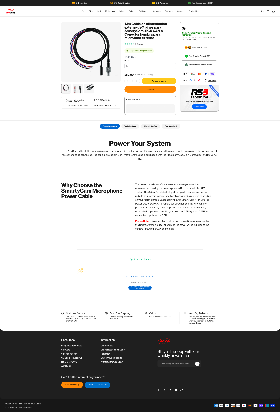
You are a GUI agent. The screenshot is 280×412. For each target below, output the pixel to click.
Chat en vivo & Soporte (111, 358)
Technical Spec (130, 126)
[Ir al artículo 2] (78, 88)
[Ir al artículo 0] (66, 88)
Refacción (105, 354)
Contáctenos (107, 345)
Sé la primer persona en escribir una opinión (140, 288)
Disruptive (37, 404)
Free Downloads (171, 126)
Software (65, 350)
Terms (20, 407)
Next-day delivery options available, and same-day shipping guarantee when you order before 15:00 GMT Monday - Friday (202, 320)
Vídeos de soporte (70, 354)
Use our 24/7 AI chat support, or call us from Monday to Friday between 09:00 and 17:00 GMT (81, 319)
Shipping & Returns (11, 407)
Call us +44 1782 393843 (97, 385)
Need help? (212, 80)
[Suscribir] (197, 364)
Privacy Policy (28, 407)
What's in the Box (150, 126)
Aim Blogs (66, 366)
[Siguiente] (115, 57)
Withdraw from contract (112, 362)
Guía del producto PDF (72, 358)
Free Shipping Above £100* (202, 3)
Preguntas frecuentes (71, 345)
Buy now (150, 89)
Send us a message (72, 385)
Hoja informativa (69, 362)
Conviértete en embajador (113, 350)
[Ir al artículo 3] (89, 88)
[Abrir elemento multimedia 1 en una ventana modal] (91, 52)
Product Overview (110, 126)
